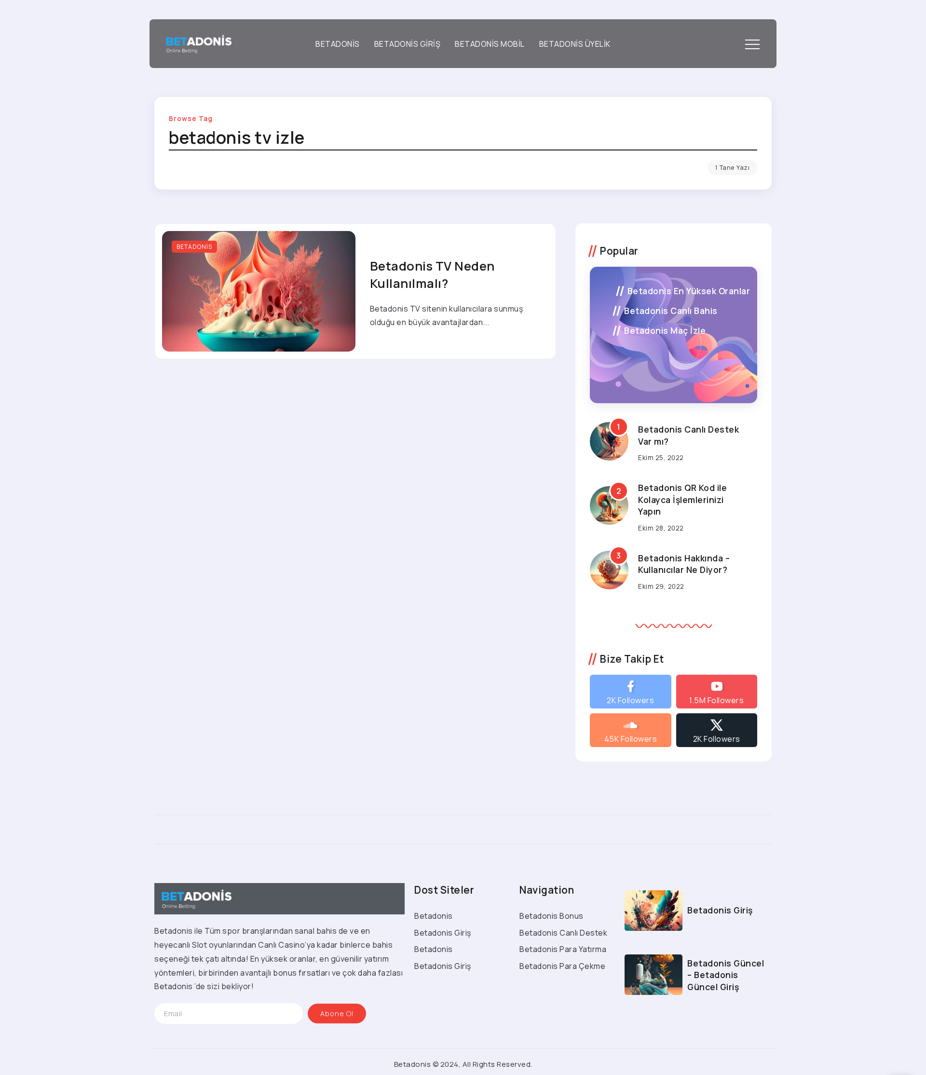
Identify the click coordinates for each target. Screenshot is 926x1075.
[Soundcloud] (630, 730)
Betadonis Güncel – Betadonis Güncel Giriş (725, 975)
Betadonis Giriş (720, 910)
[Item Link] (258, 291)
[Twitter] (716, 730)
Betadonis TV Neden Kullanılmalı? (432, 275)
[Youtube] (716, 691)
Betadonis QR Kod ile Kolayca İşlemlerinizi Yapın (682, 499)
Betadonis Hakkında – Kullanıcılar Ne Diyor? (684, 564)
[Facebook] (630, 691)
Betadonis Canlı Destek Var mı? (688, 435)
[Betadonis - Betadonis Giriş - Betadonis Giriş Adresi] (195, 43)
